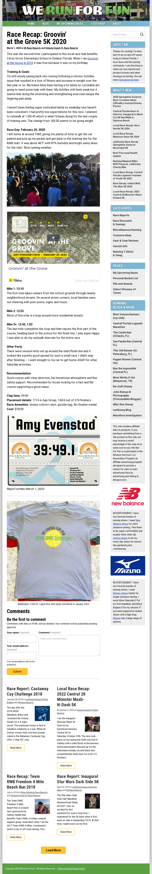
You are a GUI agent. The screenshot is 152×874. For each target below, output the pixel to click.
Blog (45, 23)
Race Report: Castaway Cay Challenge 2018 (27, 691)
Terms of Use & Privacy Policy (71, 868)
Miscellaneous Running (127, 229)
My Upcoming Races (70, 23)
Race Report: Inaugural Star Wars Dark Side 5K (78, 779)
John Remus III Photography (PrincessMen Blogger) (127, 395)
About (117, 23)
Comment (49, 632)
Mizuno (117, 618)
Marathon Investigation (127, 415)
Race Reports (121, 215)
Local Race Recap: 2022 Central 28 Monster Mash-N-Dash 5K (73, 696)
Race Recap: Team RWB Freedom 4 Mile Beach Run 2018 (25, 782)
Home (31, 23)
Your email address (17, 648)
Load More (53, 850)
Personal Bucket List (125, 278)
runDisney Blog (122, 409)
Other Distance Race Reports (34, 792)
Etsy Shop (98, 23)
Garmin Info (120, 246)
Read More (16, 747)
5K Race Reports (32, 48)
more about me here (128, 79)
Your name (18, 632)
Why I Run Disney (123, 404)
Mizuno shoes (120, 593)
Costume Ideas (122, 235)
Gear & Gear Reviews (125, 240)
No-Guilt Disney (122, 386)
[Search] (142, 34)
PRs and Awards (123, 283)
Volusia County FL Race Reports (61, 48)
